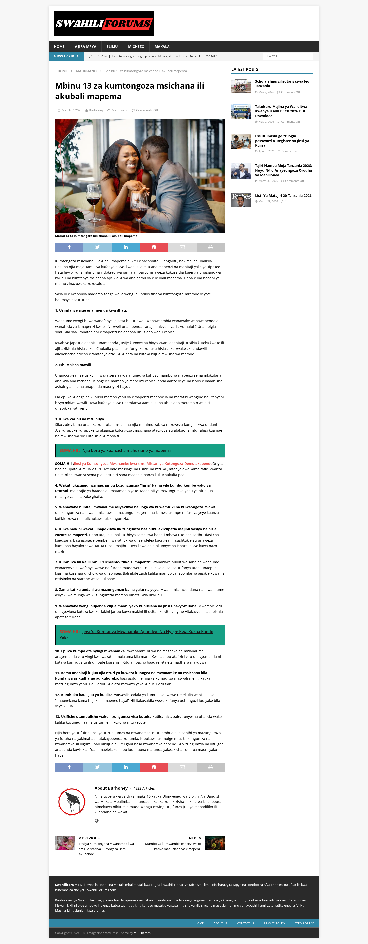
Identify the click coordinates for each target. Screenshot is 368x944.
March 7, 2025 (72, 110)
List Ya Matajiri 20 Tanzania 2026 (283, 195)
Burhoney (96, 110)
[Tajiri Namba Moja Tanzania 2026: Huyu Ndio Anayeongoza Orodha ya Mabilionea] (241, 171)
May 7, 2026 (266, 92)
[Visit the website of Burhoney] (96, 820)
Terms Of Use (304, 923)
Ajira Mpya (85, 46)
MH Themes (142, 933)
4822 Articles (144, 788)
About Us (220, 923)
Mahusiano (120, 110)
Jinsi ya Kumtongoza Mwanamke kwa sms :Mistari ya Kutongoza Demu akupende (143, 463)
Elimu (112, 46)
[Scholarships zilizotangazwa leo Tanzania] (241, 86)
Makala (162, 46)
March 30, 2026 (268, 181)
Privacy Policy (274, 923)
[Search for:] (288, 56)
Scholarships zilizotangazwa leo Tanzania (282, 83)
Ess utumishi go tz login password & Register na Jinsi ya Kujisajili (282, 140)
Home (59, 46)
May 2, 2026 (266, 121)
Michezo (136, 46)
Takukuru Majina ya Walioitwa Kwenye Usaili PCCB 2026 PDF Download (281, 111)
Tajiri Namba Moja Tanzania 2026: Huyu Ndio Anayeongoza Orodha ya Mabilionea (283, 170)
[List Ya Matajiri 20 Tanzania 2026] (241, 200)
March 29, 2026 (268, 201)
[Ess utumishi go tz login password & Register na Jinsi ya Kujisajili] (241, 141)
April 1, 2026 (266, 151)
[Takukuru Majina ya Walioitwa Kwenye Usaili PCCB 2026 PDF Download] (241, 111)
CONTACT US (245, 923)
